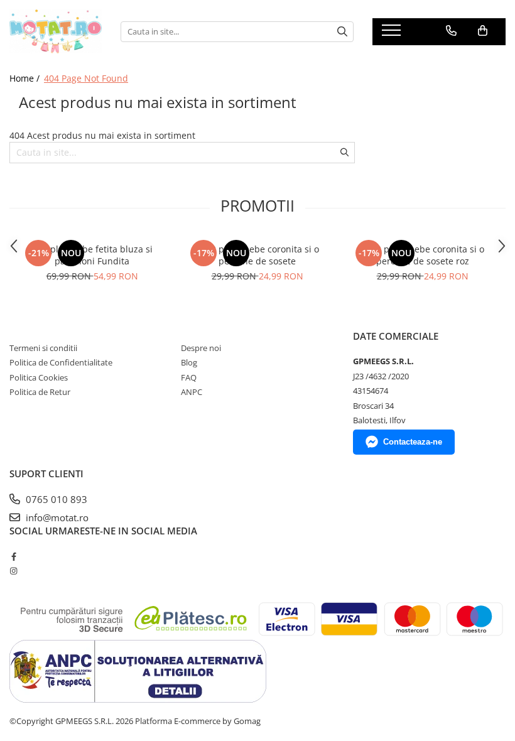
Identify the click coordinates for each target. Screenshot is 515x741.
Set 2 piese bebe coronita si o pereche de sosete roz (422, 255)
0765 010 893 (55, 499)
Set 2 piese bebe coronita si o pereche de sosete (257, 255)
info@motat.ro (56, 517)
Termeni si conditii (43, 348)
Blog (189, 362)
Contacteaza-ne (412, 441)
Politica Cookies (38, 377)
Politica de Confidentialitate (60, 362)
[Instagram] (13, 570)
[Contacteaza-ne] (451, 30)
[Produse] (393, 33)
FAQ (189, 377)
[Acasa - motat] (55, 31)
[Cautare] (342, 31)
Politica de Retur (39, 392)
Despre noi (201, 348)
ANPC (191, 392)
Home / (25, 78)
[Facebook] (13, 556)
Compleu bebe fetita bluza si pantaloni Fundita (92, 255)
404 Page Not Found (86, 78)
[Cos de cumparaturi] (482, 30)
